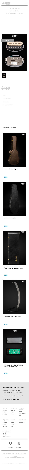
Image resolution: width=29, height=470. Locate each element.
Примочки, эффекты (6, 420)
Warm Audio (21, 422)
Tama (12, 422)
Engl (19, 415)
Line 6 (4, 424)
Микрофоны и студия (22, 420)
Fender (5, 414)
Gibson (5, 410)
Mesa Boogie (22, 413)
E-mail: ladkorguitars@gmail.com (14, 13)
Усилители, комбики (21, 409)
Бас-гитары (14, 408)
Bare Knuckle (6, 436)
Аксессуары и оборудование (6, 431)
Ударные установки (13, 420)
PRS (4, 412)
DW (12, 426)
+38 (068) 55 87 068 (15, 8)
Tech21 (5, 426)
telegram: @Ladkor (14, 11)
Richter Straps (5, 434)
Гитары (5, 408)
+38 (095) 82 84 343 (20, 453)
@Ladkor (14, 456)
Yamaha (13, 424)
